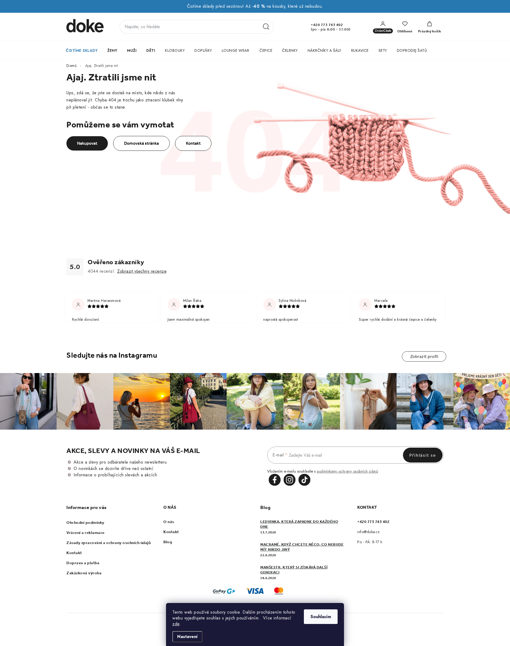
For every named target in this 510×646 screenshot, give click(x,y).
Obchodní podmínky (85, 522)
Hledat (266, 27)
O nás (168, 521)
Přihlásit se (422, 455)
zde (176, 624)
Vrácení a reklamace (85, 532)
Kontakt (193, 143)
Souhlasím (321, 617)
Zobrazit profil (424, 356)
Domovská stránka (141, 143)
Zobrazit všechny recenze (142, 271)
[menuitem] (81, 50)
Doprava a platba (82, 563)
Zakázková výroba (83, 573)
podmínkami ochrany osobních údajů (347, 471)
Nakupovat (87, 143)
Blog (167, 542)
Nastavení (187, 637)
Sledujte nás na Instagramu (111, 355)
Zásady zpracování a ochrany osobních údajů (108, 542)
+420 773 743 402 (327, 25)
